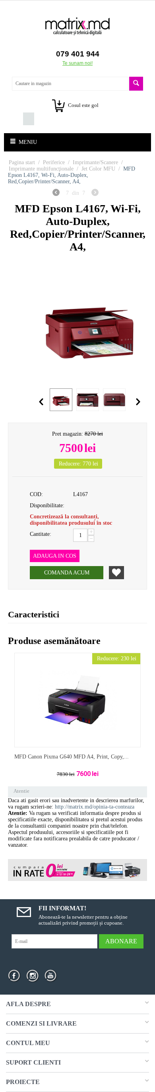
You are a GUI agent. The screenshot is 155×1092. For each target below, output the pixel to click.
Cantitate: (40, 534)
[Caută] (136, 84)
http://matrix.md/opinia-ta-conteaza (94, 807)
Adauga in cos (54, 556)
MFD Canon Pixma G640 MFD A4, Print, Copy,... (71, 757)
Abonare (121, 941)
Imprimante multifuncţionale (41, 169)
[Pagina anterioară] (56, 193)
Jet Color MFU (98, 169)
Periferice (54, 162)
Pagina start (22, 162)
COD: (36, 494)
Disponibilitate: (47, 505)
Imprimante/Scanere (95, 162)
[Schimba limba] (17, 118)
